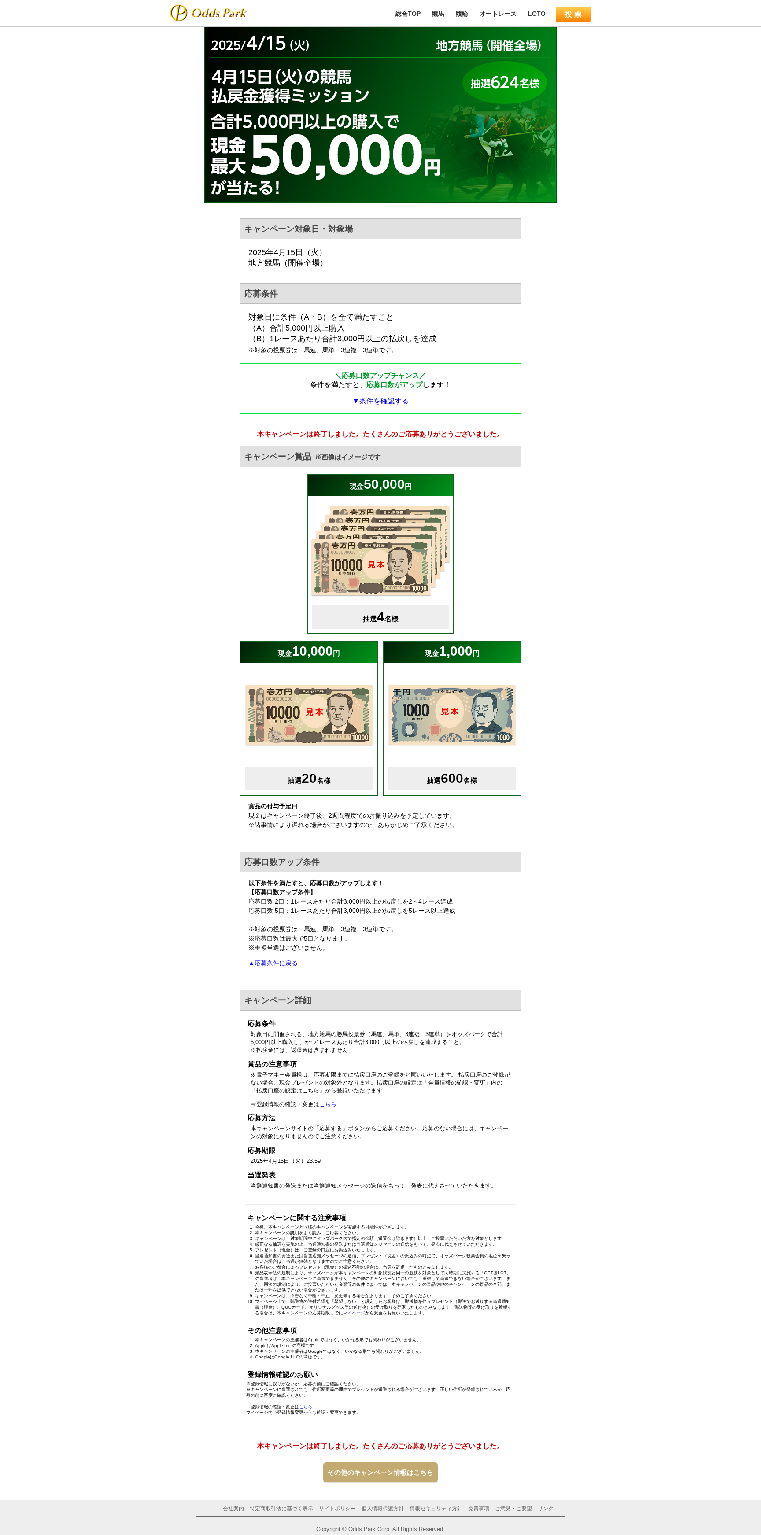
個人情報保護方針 (383, 1508)
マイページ (354, 1312)
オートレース (498, 13)
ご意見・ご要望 (513, 1508)
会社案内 (233, 1508)
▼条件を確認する (380, 401)
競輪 (462, 13)
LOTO (537, 13)
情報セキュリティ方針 (436, 1508)
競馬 (438, 13)
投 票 (573, 14)
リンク (546, 1508)
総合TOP (408, 13)
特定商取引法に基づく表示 (281, 1508)
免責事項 (478, 1508)
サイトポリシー (337, 1508)
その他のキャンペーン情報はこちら (380, 1472)
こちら (327, 1104)
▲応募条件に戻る (273, 963)
